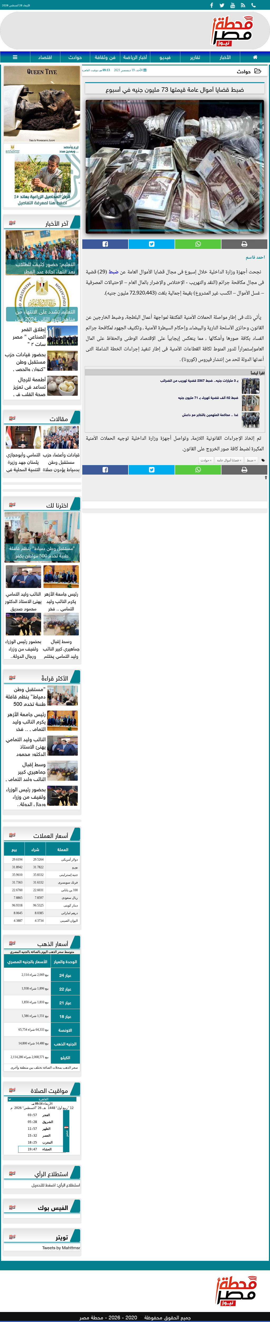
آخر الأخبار (56, 222)
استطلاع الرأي (51, 1173)
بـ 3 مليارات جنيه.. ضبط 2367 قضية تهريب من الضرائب (199, 380)
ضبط (113, 272)
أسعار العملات (50, 834)
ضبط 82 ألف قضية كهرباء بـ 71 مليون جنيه (208, 397)
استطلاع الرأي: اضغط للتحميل (56, 1184)
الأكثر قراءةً (55, 677)
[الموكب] (42, 104)
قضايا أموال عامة (228, 460)
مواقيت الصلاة (49, 1089)
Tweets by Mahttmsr (61, 1247)
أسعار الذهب (52, 942)
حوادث (243, 70)
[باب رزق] (42, 176)
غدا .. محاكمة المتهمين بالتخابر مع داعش (210, 414)
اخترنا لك (57, 504)
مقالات (59, 417)
